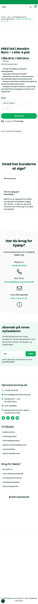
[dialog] (3, 601)
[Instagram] (8, 418)
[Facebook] (3, 418)
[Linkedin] (17, 418)
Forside (3, 17)
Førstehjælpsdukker (7, 19)
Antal (3, 98)
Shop (9, 17)
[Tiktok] (12, 418)
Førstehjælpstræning (19, 17)
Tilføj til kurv (19, 116)
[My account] (30, 7)
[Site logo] (18, 6)
